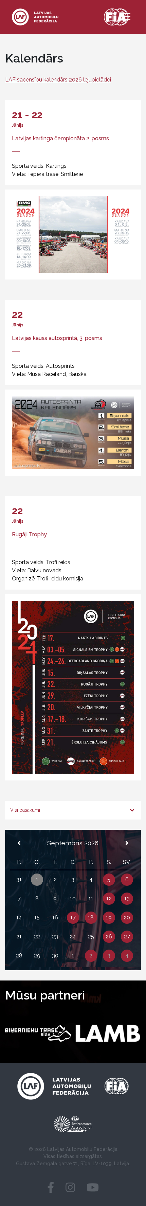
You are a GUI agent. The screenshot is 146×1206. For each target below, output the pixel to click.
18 (91, 917)
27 (127, 936)
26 (109, 936)
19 (109, 917)
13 (127, 898)
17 (73, 917)
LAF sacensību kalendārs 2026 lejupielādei (58, 79)
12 (109, 898)
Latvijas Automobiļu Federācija (82, 1149)
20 (127, 917)
